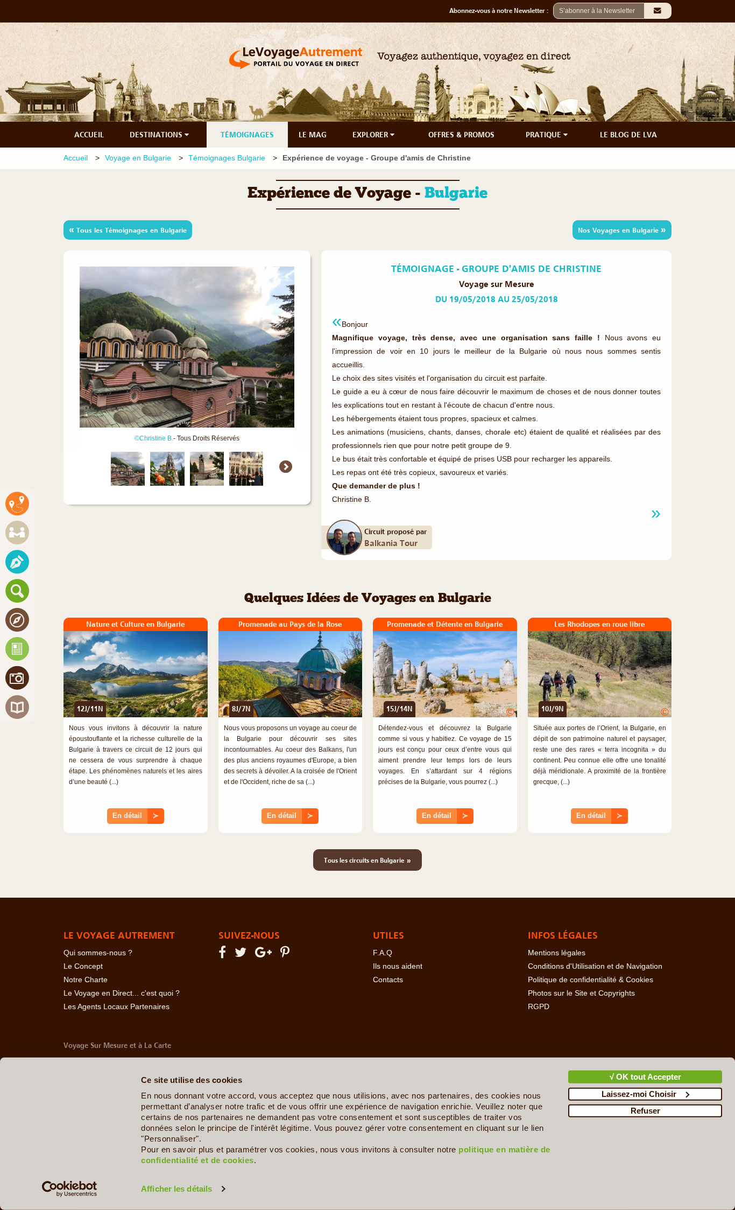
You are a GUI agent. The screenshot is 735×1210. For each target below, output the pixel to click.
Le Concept (83, 966)
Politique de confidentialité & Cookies (590, 980)
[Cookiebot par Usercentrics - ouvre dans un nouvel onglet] (70, 1189)
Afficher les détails (176, 1188)
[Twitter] (242, 954)
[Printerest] (286, 954)
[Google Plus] (265, 954)
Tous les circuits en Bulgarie (367, 860)
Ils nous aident (397, 966)
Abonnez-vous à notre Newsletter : (501, 11)
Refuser (645, 1110)
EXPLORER (371, 134)
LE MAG (313, 134)
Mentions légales (556, 953)
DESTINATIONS (157, 134)
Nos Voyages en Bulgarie (622, 229)
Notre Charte (85, 980)
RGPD (538, 1007)
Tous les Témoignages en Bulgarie (128, 229)
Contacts (388, 980)
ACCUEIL (89, 134)
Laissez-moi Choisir (639, 1093)
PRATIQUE (544, 134)
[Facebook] (223, 954)
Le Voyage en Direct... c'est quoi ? (121, 993)
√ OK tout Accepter (645, 1076)
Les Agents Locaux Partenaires (116, 1007)
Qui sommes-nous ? (97, 953)
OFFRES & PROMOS (461, 134)
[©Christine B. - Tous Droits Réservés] (128, 469)
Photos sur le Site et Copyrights (581, 993)
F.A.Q (382, 953)
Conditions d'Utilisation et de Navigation (595, 966)
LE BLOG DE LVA (628, 134)
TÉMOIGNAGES (247, 134)
